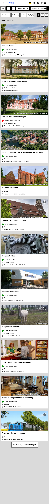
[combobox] (13, 8)
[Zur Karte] (38, 3)
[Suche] (34, 3)
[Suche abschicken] (13, 8)
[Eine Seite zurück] (4, 3)
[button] (8, 8)
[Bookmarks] (41, 3)
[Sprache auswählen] (30, 3)
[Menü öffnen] (45, 3)
